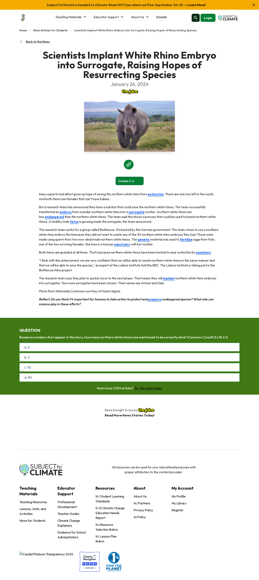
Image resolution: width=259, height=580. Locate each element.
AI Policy (140, 517)
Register (178, 510)
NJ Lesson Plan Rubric (106, 538)
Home (23, 30)
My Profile (179, 496)
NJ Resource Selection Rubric (107, 527)
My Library (179, 503)
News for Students (32, 521)
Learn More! (196, 5)
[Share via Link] (129, 164)
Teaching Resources (33, 502)
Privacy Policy (143, 510)
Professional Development (67, 504)
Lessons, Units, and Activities (32, 511)
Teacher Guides (68, 514)
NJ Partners (142, 503)
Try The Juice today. (148, 388)
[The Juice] (129, 91)
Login (208, 18)
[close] (253, 4)
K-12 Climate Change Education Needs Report (110, 513)
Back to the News (38, 41)
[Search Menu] (196, 18)
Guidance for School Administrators (71, 534)
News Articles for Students (50, 30)
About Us (140, 496)
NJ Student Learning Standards (110, 498)
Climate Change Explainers (68, 523)
